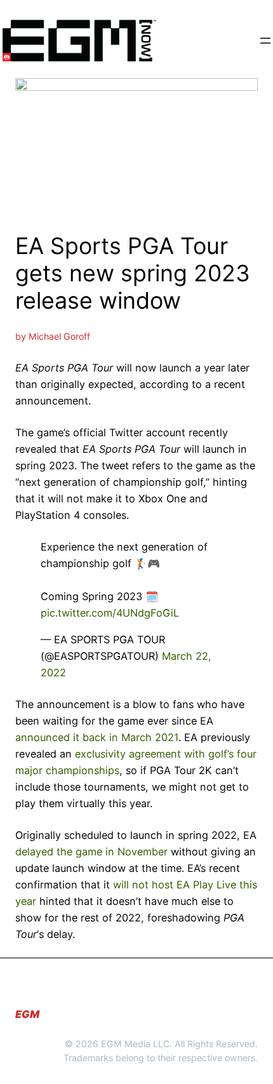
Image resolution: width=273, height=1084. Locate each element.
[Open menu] (265, 40)
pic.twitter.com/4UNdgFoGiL (110, 612)
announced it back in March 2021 (96, 737)
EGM (27, 1014)
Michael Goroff (59, 336)
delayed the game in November (91, 851)
